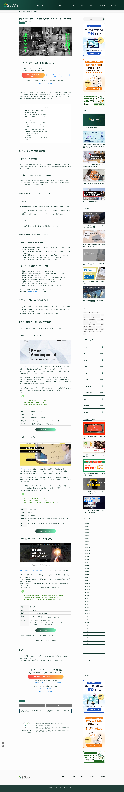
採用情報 (103, 776)
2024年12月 (87, 583)
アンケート (97, 312)
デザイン (97, 317)
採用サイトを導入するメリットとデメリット (36, 116)
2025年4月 (87, 571)
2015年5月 (87, 673)
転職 (101, 331)
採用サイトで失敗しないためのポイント (35, 129)
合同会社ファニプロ (31, 135)
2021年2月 (87, 622)
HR (85, 399)
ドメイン (86, 319)
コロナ (92, 315)
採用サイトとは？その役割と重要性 (34, 110)
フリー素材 (86, 322)
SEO (85, 353)
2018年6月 (87, 631)
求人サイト (98, 326)
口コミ (98, 324)
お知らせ (86, 412)
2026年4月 (87, 535)
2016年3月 (87, 646)
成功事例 (86, 326)
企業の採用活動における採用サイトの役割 (36, 114)
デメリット (29, 120)
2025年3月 (87, 574)
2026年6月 (87, 529)
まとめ (26, 139)
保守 (94, 324)
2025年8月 (87, 559)
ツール (92, 317)
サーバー (97, 315)
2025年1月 (87, 580)
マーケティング (88, 392)
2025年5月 (87, 568)
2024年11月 (87, 586)
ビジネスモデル (92, 319)
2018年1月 (87, 640)
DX (89, 312)
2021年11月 (87, 613)
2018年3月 (87, 637)
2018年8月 (87, 625)
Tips (85, 366)
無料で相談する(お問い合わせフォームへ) (45, 677)
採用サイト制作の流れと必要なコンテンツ (36, 123)
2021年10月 (87, 616)
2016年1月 (87, 652)
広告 (102, 324)
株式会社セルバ (26, 730)
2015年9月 (87, 664)
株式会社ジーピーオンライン (33, 133)
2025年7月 (87, 562)
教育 (90, 326)
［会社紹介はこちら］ (32, 291)
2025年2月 (87, 577)
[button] (32, 705)
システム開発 (87, 386)
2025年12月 (87, 547)
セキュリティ (86, 317)
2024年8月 (87, 595)
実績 (82, 776)
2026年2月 (87, 541)
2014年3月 (87, 675)
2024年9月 (87, 592)
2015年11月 (87, 658)
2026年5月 (87, 532)
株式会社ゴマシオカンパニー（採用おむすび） (37, 137)
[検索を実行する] (103, 19)
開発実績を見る (43, 83)
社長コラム (90, 329)
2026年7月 (87, 526)
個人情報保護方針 (57, 787)
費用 (94, 331)
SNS (85, 360)
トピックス (61, 776)
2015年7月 (87, 667)
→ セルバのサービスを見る (46, 688)
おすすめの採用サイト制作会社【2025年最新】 (37, 131)
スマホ (102, 315)
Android (85, 312)
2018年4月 (87, 634)
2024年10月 (87, 589)
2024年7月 (87, 598)
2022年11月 (87, 610)
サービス (73, 776)
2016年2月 (87, 649)
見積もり (86, 331)
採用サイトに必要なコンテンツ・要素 (35, 127)
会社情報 (50, 83)
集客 (85, 334)
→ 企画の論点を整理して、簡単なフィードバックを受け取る (45, 683)
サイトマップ (72, 787)
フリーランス (100, 319)
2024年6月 (87, 601)
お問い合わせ (65, 787)
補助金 (96, 329)
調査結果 (86, 405)
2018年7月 (87, 628)
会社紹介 (92, 776)
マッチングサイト (87, 324)
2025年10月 (87, 553)
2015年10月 (87, 661)
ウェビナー (87, 347)
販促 (90, 331)
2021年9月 (87, 619)
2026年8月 (87, 523)
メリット (29, 118)
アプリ (86, 379)
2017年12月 (87, 643)
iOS (92, 312)
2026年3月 (87, 538)
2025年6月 (87, 565)
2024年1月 (87, 604)
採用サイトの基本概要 (32, 112)
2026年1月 (87, 544)
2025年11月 (87, 550)
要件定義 (101, 329)
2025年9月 (87, 556)
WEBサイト (22, 23)
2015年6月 (87, 670)
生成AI (85, 329)
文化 (94, 326)
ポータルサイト (93, 322)
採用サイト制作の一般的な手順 (34, 125)
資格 (97, 331)
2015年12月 (87, 655)
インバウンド (86, 315)
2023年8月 (87, 607)
